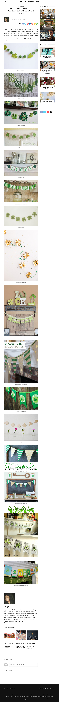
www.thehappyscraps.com (21, 337)
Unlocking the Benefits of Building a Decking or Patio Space (47, 26)
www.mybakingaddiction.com (21, 98)
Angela (11, 19)
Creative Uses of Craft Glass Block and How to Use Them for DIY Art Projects (9, 644)
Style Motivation (29, 1)
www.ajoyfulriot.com (21, 442)
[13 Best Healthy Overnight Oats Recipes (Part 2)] (47, 97)
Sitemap (52, 689)
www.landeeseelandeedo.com (21, 384)
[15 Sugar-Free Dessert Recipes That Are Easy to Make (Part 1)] (47, 81)
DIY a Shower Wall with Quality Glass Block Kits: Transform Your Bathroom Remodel (21, 644)
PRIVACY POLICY (44, 689)
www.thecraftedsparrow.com (21, 503)
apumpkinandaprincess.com (21, 411)
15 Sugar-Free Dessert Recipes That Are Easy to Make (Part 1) (47, 87)
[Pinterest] (47, 112)
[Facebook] (4, 623)
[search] (53, 1)
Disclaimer (12, 689)
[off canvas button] (5, 1)
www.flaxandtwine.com (21, 282)
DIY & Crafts (21, 6)
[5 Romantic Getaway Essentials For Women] (47, 52)
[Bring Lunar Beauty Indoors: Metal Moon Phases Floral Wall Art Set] (32, 635)
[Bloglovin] (51, 112)
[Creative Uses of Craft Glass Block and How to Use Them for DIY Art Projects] (9, 635)
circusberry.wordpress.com (21, 204)
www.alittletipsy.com (21, 125)
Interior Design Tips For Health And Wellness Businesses (47, 72)
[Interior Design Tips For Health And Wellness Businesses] (47, 66)
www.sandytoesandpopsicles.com (21, 585)
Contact (6, 689)
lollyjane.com (21, 147)
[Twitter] (5, 623)
